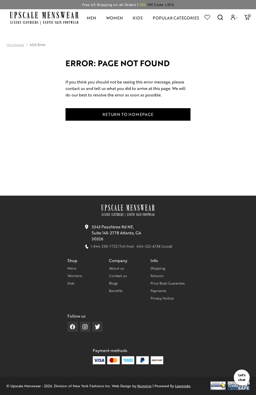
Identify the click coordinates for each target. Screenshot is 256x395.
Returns (157, 275)
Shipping (157, 268)
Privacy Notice (162, 298)
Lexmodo (182, 386)
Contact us (118, 275)
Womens (75, 275)
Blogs (113, 283)
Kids (71, 283)
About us (116, 268)
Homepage (15, 44)
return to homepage (127, 114)
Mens (72, 268)
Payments (158, 290)
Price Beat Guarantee (167, 283)
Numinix (144, 386)
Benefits (115, 290)
